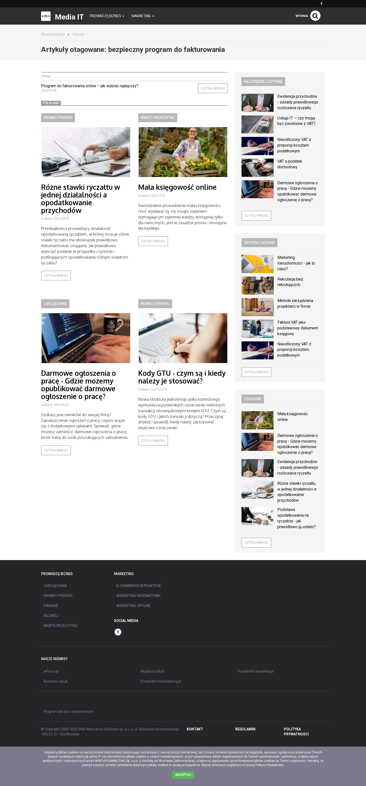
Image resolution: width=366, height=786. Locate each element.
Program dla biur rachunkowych (68, 711)
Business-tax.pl (55, 681)
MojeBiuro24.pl (152, 671)
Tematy (78, 34)
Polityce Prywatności (269, 765)
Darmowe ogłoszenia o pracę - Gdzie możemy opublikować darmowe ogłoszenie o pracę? (78, 384)
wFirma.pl (51, 671)
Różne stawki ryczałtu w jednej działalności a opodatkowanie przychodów (80, 198)
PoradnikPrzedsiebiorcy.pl (161, 681)
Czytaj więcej (213, 88)
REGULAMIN (245, 729)
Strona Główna (52, 34)
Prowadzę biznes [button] (106, 16)
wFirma (302, 16)
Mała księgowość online (177, 187)
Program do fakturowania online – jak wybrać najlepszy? (89, 86)
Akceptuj (183, 775)
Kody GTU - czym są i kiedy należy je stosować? (182, 377)
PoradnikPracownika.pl (256, 671)
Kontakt (195, 729)
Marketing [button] (142, 16)
